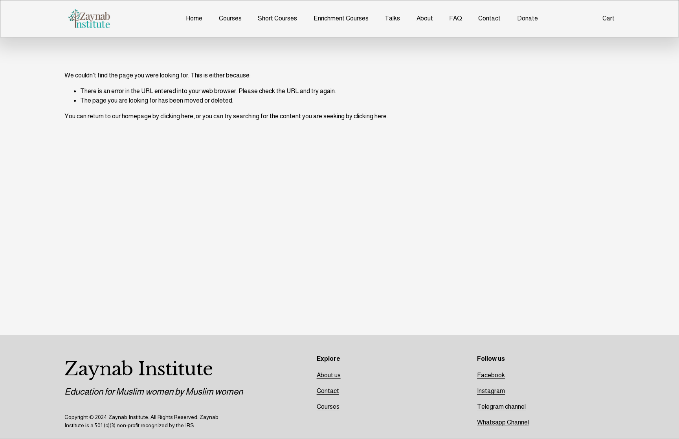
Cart (608, 18)
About (425, 18)
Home (194, 18)
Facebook (491, 375)
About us (329, 375)
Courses (230, 18)
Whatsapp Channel (503, 422)
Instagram (491, 391)
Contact (489, 18)
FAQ (455, 18)
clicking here (176, 116)
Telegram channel (501, 406)
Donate (527, 18)
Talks (392, 18)
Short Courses (277, 18)
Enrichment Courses (341, 18)
